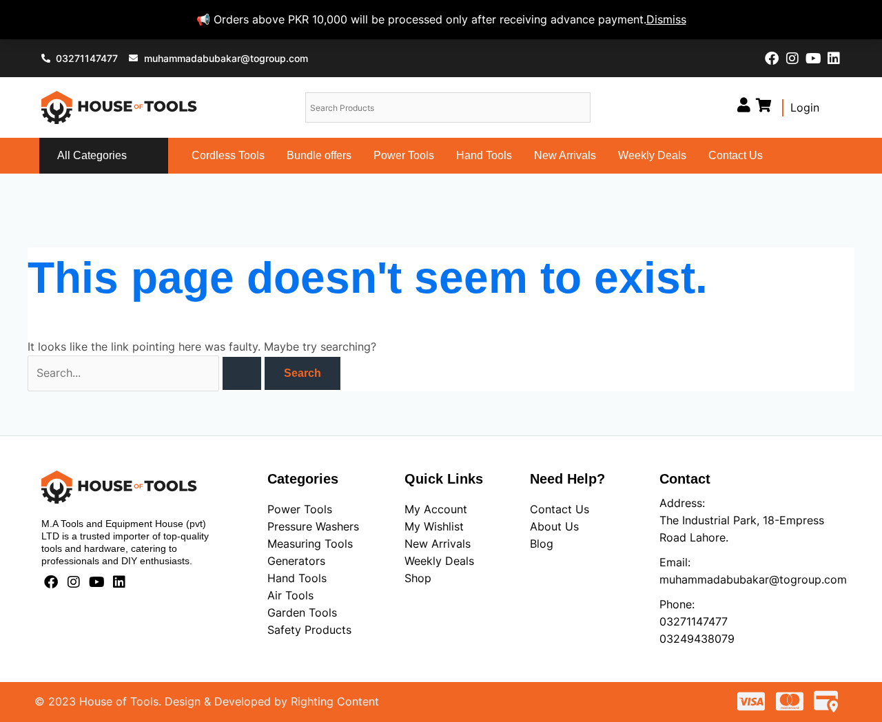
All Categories (92, 155)
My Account (435, 509)
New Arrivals (565, 155)
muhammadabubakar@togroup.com (753, 579)
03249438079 (697, 639)
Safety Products (309, 630)
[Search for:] (146, 373)
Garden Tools (302, 612)
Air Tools (290, 595)
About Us (554, 526)
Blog (541, 543)
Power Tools (403, 155)
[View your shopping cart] (764, 105)
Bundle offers (319, 155)
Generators (296, 561)
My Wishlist (434, 526)
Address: (682, 503)
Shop (417, 578)
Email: (674, 562)
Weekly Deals (652, 155)
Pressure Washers (313, 526)
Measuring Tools (310, 543)
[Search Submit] (242, 373)
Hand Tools (484, 155)
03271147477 (693, 621)
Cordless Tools (228, 155)
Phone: (677, 604)
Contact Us (735, 155)
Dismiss (666, 19)
